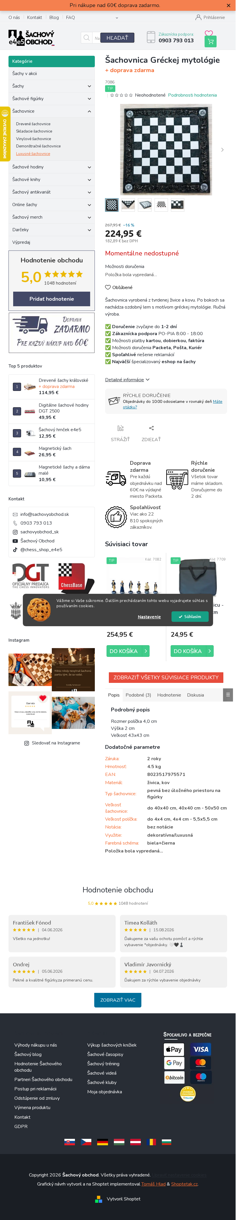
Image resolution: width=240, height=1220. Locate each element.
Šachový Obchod (37, 541)
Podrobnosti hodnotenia (192, 95)
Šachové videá (101, 1073)
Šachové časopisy (105, 1054)
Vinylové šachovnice (33, 139)
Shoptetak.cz (184, 1184)
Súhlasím (192, 616)
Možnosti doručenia (124, 266)
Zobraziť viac (117, 1000)
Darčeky (20, 230)
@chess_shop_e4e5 (41, 550)
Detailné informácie (124, 380)
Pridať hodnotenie (52, 298)
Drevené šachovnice (33, 124)
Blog (54, 17)
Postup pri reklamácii (35, 1089)
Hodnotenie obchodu (118, 890)
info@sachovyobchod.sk (44, 514)
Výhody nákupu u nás (35, 1045)
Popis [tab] (114, 695)
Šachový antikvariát (31, 192)
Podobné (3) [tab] (138, 695)
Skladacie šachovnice (34, 131)
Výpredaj (21, 242)
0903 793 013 (36, 523)
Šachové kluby (101, 1082)
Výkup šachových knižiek (112, 1045)
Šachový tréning (103, 1064)
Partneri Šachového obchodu (43, 1079)
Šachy (18, 86)
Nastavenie (149, 616)
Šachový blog (28, 1054)
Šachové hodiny (28, 167)
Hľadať (117, 37)
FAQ (70, 17)
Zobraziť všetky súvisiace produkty (166, 677)
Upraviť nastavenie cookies (179, 1175)
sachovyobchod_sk (39, 532)
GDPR (21, 1126)
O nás (14, 17)
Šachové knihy (26, 179)
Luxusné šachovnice (33, 153)
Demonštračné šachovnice (38, 146)
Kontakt (34, 17)
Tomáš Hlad (153, 1184)
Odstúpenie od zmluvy (37, 1098)
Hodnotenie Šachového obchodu (38, 1067)
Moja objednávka (104, 1092)
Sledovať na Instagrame (56, 743)
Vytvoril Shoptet (123, 1199)
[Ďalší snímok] (222, 149)
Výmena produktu (32, 1107)
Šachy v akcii (24, 73)
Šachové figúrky (28, 99)
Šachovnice (23, 111)
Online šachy (24, 205)
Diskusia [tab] (195, 695)
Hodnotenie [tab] (169, 695)
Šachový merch (27, 217)
